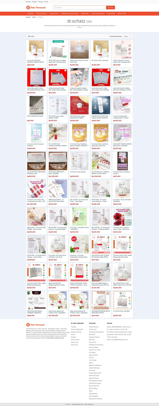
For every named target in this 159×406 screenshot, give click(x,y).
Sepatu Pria (122, 13)
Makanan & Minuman (95, 365)
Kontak (46, 1)
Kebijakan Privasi (76, 332)
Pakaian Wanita (41, 13)
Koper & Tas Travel (94, 350)
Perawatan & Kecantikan (69, 13)
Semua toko (74, 342)
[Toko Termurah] (35, 325)
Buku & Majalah (93, 396)
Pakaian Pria (54, 13)
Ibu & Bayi (92, 370)
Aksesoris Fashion (97, 13)
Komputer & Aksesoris (95, 398)
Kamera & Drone (94, 378)
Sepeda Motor (93, 393)
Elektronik (111, 13)
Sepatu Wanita (93, 355)
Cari (111, 7)
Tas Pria (91, 357)
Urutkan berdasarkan (116, 36)
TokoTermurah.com (77, 404)
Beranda (28, 1)
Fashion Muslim (93, 347)
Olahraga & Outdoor (95, 383)
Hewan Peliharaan (94, 368)
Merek (34, 17)
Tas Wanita (92, 352)
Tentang (40, 1)
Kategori (34, 1)
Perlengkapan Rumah (95, 380)
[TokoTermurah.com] (36, 7)
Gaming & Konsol (94, 375)
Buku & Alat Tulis (94, 386)
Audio (90, 362)
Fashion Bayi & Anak (95, 373)
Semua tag (74, 344)
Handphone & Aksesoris (96, 344)
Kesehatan (85, 13)
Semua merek (75, 339)
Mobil (90, 391)
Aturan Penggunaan (77, 329)
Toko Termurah (88, 404)
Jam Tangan (92, 360)
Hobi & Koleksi (93, 388)
